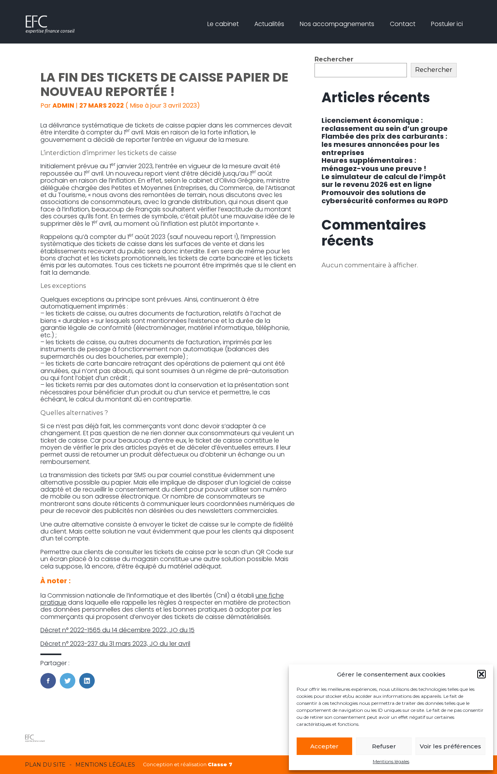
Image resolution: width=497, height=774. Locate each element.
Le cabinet (223, 23)
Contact (402, 23)
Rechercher (334, 59)
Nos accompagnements (337, 23)
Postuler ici (447, 23)
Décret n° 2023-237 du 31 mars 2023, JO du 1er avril (115, 643)
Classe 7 (220, 764)
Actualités (269, 23)
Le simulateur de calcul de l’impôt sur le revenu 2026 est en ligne (383, 181)
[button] (481, 674)
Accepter (324, 746)
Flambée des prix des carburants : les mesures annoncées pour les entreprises (384, 144)
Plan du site (45, 765)
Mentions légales (391, 761)
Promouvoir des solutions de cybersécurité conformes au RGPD (384, 197)
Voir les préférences (450, 746)
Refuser (384, 746)
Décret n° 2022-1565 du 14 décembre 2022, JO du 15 (117, 630)
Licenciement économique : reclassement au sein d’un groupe (384, 124)
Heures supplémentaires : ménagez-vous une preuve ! (373, 164)
